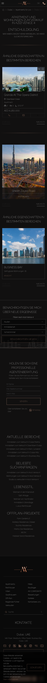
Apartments (10, 584)
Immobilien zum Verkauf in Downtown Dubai (23, 445)
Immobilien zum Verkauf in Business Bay (23, 456)
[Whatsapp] (25, 645)
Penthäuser (10, 588)
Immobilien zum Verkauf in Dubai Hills (23, 452)
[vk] (36, 645)
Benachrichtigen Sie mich (23, 339)
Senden (23, 401)
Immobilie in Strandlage (23, 502)
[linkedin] (20, 645)
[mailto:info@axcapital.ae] (4, 645)
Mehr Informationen (10, 679)
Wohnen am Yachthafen (23, 499)
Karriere (31, 598)
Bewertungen (33, 595)
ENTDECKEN (23, 196)
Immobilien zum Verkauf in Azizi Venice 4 (23, 472)
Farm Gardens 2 (23, 518)
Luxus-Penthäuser (23, 506)
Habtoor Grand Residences (23, 536)
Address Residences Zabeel (23, 522)
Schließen (36, 667)
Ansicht (8, 276)
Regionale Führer (12, 602)
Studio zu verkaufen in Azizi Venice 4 (23, 479)
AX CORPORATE (35, 591)
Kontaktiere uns (34, 602)
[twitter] (14, 645)
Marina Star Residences (23, 529)
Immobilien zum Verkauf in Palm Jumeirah (23, 449)
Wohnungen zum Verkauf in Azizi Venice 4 (23, 476)
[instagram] (30, 645)
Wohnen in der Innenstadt (23, 492)
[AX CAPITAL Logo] (24, 3)
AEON (23, 532)
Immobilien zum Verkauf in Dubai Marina (23, 442)
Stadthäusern (10, 595)
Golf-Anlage (23, 495)
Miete (30, 584)
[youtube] (42, 645)
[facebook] (9, 645)
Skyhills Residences (24, 525)
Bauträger (32, 588)
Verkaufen (9, 605)
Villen (7, 591)
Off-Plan (8, 598)
